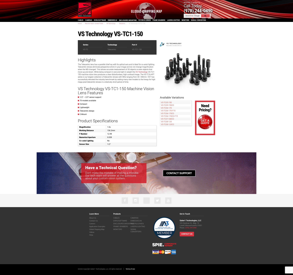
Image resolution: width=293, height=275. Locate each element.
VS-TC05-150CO (167, 105)
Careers (92, 224)
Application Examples (97, 226)
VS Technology (110, 23)
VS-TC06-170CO (167, 113)
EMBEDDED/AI (112, 20)
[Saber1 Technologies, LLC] (85, 9)
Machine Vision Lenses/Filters (94, 23)
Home (80, 23)
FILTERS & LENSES (144, 20)
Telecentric (122, 23)
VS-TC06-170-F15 (168, 111)
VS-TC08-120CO (167, 124)
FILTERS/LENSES (137, 224)
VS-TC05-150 (166, 102)
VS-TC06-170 (166, 108)
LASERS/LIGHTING (173, 20)
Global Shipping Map (96, 229)
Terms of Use (130, 269)
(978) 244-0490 (198, 10)
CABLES (80, 20)
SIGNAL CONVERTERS (198, 20)
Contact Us (196, 2)
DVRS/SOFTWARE (100, 20)
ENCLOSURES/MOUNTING (123, 224)
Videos (91, 232)
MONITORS (185, 20)
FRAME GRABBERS (159, 20)
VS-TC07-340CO (167, 119)
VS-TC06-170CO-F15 (169, 116)
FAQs (91, 235)
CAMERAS (88, 20)
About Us (187, 2)
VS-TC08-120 (166, 122)
